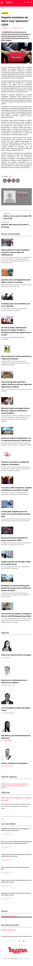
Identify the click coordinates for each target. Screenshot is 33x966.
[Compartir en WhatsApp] (13, 181)
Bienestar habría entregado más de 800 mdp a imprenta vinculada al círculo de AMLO (15, 410)
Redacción (6, 28)
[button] (3, 7)
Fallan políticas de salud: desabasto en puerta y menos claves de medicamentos (15, 252)
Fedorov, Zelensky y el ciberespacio (14, 763)
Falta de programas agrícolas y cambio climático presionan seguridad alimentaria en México (16, 384)
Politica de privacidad (24, 958)
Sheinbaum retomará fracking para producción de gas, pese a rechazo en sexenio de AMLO (16, 588)
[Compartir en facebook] (5, 181)
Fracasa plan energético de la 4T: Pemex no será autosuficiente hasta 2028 (15, 513)
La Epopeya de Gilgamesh (10, 915)
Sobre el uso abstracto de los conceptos (16, 655)
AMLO (10, 176)
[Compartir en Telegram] (18, 181)
